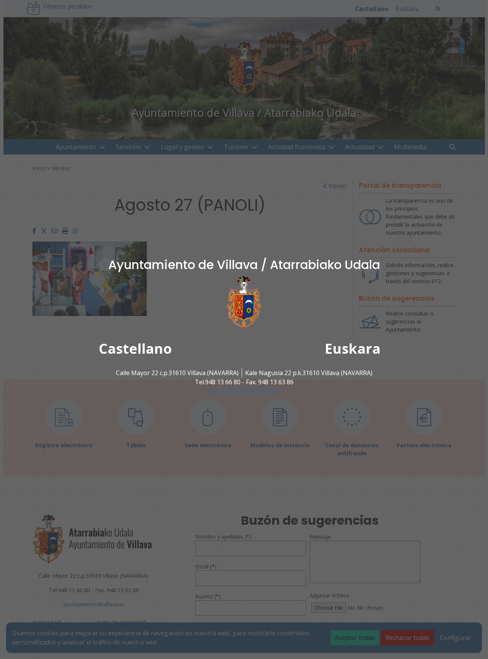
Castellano (135, 348)
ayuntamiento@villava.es (244, 391)
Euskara (352, 348)
